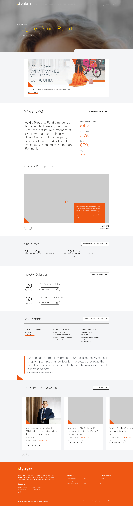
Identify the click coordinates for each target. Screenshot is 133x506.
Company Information (72, 483)
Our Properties (70, 4)
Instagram (102, 485)
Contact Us (94, 4)
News (60, 4)
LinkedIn (102, 478)
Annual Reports (71, 481)
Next (30, 228)
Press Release (43, 440)
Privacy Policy (96, 501)
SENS (85, 478)
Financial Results (71, 478)
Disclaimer (86, 501)
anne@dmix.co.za (86, 341)
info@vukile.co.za (29, 334)
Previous (25, 228)
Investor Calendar (88, 481)
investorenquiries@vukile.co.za (61, 334)
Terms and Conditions (109, 501)
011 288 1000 (28, 332)
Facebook (102, 481)
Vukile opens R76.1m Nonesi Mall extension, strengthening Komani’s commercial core (83, 431)
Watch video (33, 92)
